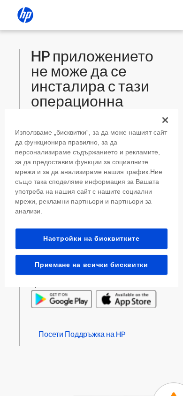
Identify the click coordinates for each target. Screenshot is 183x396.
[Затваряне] (165, 120)
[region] (92, 198)
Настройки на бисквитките (91, 238)
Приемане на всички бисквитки (91, 264)
